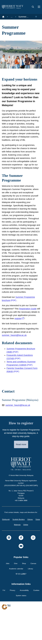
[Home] (3, 16)
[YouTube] (21, 573)
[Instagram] (33, 565)
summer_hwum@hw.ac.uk (15, 359)
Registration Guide (29, 333)
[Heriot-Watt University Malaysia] (12, 7)
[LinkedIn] (9, 565)
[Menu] (38, 7)
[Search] (33, 7)
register (28, 342)
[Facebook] (21, 565)
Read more (21, 472)
